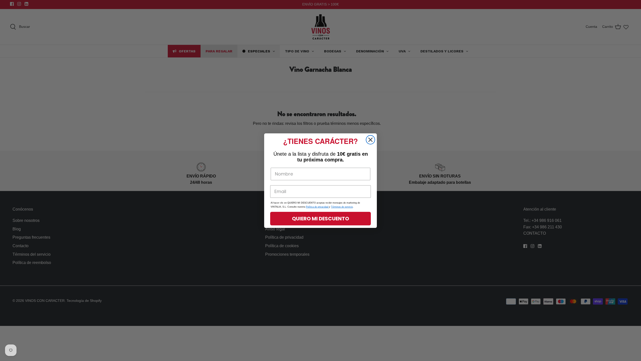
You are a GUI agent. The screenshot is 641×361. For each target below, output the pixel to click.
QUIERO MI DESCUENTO (320, 218)
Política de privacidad (317, 207)
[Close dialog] (370, 139)
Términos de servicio (342, 207)
